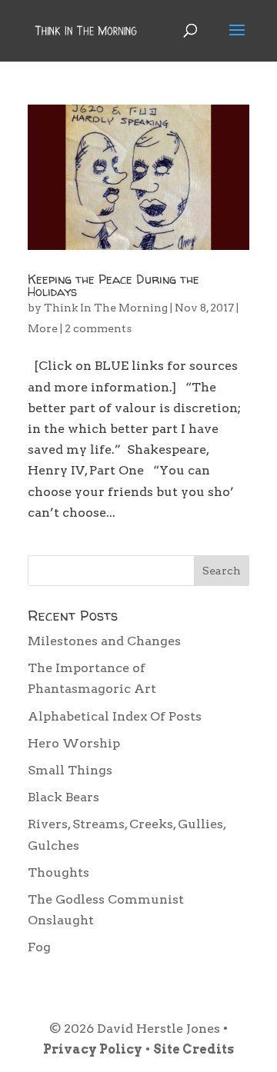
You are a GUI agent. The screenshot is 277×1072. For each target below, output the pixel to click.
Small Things (70, 770)
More (43, 328)
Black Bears (63, 797)
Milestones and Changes (104, 641)
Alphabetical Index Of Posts (115, 716)
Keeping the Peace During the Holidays (113, 285)
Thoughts (58, 872)
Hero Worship (74, 743)
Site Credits (193, 1049)
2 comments (98, 328)
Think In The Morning (106, 307)
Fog (39, 947)
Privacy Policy (92, 1049)
